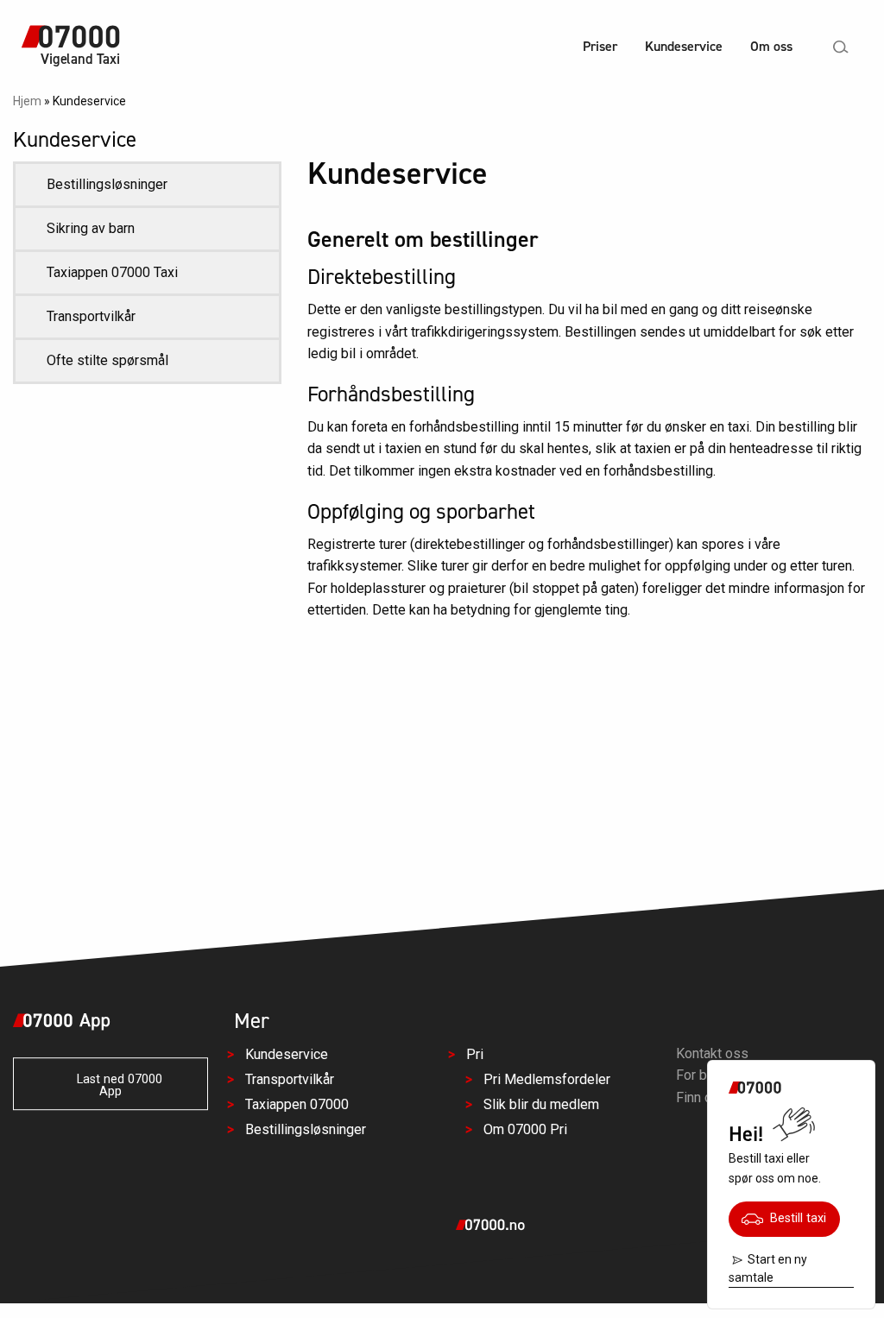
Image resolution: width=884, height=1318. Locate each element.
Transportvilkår (91, 316)
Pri (474, 1054)
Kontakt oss (712, 1053)
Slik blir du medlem (541, 1104)
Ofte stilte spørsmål (107, 360)
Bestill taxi (794, 1218)
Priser (600, 46)
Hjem (27, 101)
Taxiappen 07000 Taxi (112, 272)
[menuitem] (600, 48)
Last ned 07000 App (114, 1085)
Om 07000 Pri (525, 1129)
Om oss (771, 46)
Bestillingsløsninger (107, 184)
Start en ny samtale (768, 1268)
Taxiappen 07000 (297, 1104)
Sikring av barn (91, 228)
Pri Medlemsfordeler (546, 1079)
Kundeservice (684, 46)
